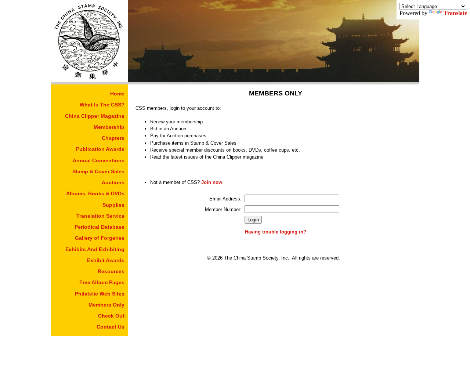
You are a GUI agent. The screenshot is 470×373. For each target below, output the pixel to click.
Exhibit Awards (105, 260)
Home (117, 94)
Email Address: (225, 199)
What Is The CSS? (102, 105)
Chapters (113, 138)
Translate (455, 13)
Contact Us (110, 327)
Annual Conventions (98, 160)
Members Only (106, 305)
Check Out (111, 316)
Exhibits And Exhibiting (94, 249)
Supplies (113, 205)
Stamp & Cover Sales (98, 171)
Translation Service (100, 216)
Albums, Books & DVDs (95, 193)
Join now (211, 182)
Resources (111, 271)
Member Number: (223, 209)
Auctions (113, 182)
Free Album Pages (101, 282)
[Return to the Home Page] (89, 80)
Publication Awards (100, 149)
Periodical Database (99, 227)
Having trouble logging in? (275, 232)
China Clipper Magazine (94, 116)
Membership (109, 127)
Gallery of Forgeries (99, 238)
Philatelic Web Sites (99, 294)
